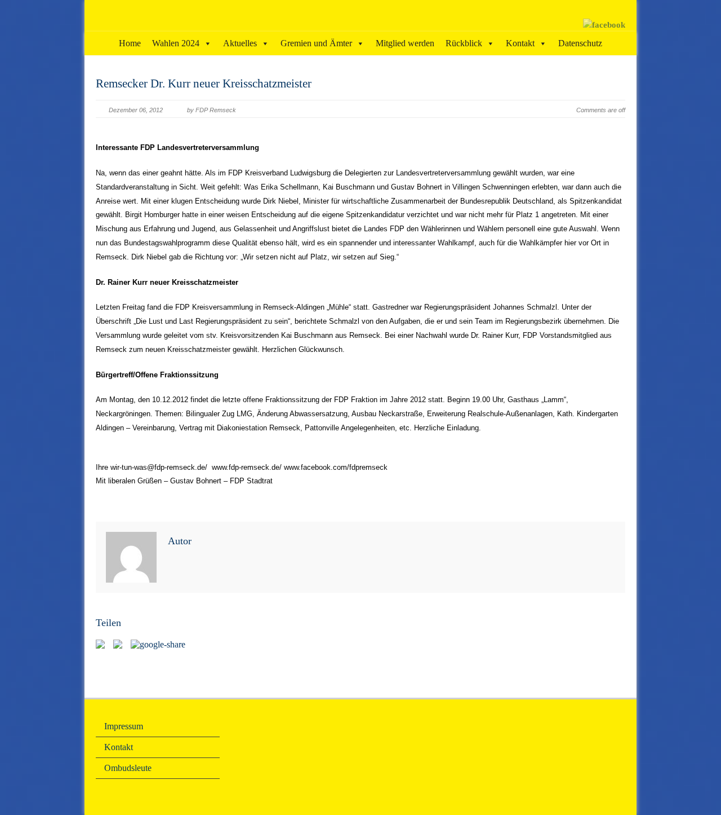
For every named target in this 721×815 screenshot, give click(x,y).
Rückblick (464, 43)
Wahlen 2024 (175, 43)
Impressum (123, 726)
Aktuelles (240, 43)
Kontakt (520, 43)
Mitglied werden (405, 43)
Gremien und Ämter (316, 43)
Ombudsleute (128, 768)
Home (130, 43)
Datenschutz (580, 43)
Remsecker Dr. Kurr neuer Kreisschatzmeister (203, 83)
